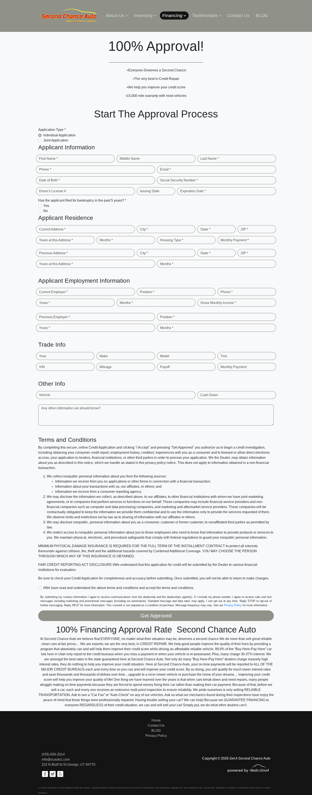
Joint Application (55, 140)
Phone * (45, 169)
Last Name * (209, 158)
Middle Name (130, 158)
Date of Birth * (49, 180)
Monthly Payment (234, 367)
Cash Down (209, 395)
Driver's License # (52, 191)
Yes (46, 206)
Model (164, 356)
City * (144, 229)
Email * (165, 169)
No (45, 211)
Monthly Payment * (235, 240)
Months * (106, 240)
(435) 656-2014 (53, 754)
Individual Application (59, 135)
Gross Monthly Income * (218, 303)
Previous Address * (53, 253)
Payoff (165, 367)
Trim (224, 356)
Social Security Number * (179, 180)
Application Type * (52, 129)
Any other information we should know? (71, 408)
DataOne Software (109, 788)
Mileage (106, 367)
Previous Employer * (54, 317)
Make (104, 356)
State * (205, 229)
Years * (44, 303)
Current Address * (52, 229)
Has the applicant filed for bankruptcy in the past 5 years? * (82, 200)
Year (42, 356)
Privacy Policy (233, 605)
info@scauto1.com (56, 759)
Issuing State (149, 191)
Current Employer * (53, 292)
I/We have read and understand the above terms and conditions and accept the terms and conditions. (118, 588)
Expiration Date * (193, 191)
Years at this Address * (56, 240)
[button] (116, 15)
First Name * (48, 158)
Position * (147, 292)
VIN (42, 367)
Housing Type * (171, 240)
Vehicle (44, 395)
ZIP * (244, 229)
